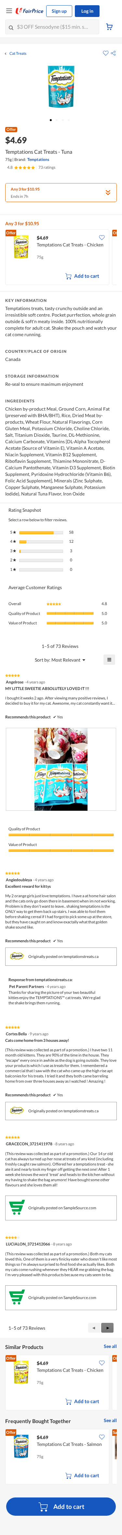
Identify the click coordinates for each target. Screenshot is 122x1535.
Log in (87, 11)
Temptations (38, 159)
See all (110, 1346)
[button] (113, 53)
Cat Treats (17, 53)
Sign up (59, 11)
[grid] (61, 257)
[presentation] (61, 769)
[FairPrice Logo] (30, 11)
